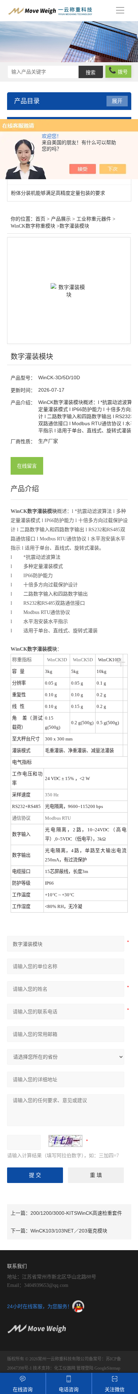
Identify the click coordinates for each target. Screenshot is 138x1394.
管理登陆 (84, 1368)
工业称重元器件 (93, 219)
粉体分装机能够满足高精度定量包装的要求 (58, 193)
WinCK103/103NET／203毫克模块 (68, 1231)
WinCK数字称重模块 (33, 226)
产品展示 (61, 219)
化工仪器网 (64, 1368)
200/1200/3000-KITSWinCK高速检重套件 (76, 1213)
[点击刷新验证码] (65, 1141)
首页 (40, 219)
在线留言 (27, 466)
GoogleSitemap (107, 1368)
